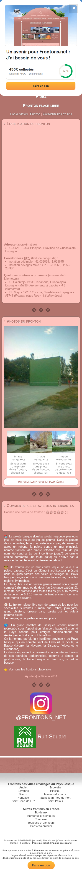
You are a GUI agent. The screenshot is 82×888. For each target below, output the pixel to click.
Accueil (37, 840)
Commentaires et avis (57, 114)
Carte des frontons (67, 840)
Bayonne (23, 791)
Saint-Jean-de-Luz (23, 801)
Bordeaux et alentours (41, 816)
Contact (14, 843)
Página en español (61, 843)
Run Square (52, 736)
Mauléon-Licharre (55, 794)
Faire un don (41, 865)
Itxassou (55, 791)
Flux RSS (25, 843)
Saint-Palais (55, 801)
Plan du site (49, 840)
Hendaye (23, 797)
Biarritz (23, 794)
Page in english (40, 843)
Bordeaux (41, 812)
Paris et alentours (41, 826)
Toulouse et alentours (41, 822)
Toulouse (41, 819)
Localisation (19, 114)
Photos (35, 114)
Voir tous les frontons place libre (30, 669)
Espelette (55, 787)
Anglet (23, 787)
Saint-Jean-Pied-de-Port (55, 797)
